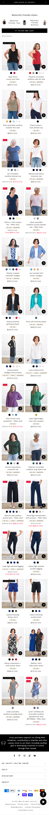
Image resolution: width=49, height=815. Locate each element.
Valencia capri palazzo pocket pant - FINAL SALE (13, 517)
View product (20, 67)
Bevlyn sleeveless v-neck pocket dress (13, 664)
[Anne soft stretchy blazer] (36, 300)
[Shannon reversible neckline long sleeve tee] (36, 446)
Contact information (32, 807)
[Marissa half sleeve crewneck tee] (36, 152)
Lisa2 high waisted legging (12, 566)
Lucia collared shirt (36, 370)
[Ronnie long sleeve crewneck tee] (13, 446)
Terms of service (37, 804)
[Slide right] (45, 2)
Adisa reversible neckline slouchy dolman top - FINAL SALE (36, 224)
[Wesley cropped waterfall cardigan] (13, 252)
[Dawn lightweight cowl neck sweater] (36, 397)
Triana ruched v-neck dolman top (36, 126)
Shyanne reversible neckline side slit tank (36, 78)
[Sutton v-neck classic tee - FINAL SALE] (13, 201)
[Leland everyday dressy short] (13, 593)
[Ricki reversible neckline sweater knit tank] (13, 104)
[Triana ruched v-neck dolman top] (36, 104)
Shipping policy (17, 807)
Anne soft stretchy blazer (36, 322)
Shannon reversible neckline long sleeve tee (36, 468)
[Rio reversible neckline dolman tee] (13, 152)
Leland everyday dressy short (12, 616)
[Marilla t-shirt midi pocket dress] (36, 642)
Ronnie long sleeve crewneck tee (12, 468)
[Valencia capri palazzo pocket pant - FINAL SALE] (13, 494)
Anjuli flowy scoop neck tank (12, 78)
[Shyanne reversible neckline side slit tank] (36, 55)
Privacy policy (23, 804)
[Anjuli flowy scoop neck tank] (13, 55)
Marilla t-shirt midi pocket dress (36, 664)
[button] (43, 802)
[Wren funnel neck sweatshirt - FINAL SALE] (13, 397)
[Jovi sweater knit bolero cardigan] (36, 252)
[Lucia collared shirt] (36, 349)
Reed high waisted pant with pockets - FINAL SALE (36, 517)
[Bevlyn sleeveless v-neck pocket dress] (13, 642)
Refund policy (10, 804)
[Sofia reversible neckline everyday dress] (13, 690)
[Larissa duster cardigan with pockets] (13, 349)
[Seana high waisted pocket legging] (36, 545)
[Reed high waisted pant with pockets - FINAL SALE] (36, 494)
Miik (20, 801)
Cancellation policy (25, 810)
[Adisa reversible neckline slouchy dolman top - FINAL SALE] (36, 201)
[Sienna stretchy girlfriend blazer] (13, 300)
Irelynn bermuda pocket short (36, 616)
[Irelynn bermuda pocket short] (36, 593)
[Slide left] (4, 2)
